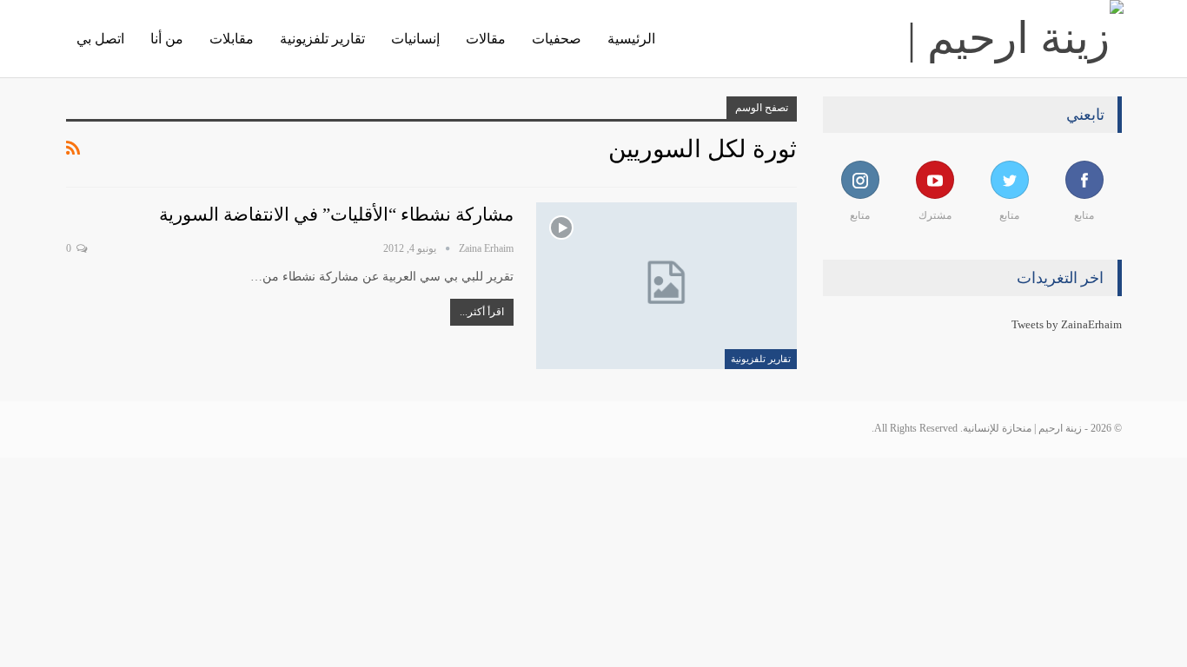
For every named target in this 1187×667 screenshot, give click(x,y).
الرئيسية (631, 38)
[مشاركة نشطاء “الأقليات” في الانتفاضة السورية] (666, 285)
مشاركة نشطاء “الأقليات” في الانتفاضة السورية (336, 214)
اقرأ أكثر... (482, 312)
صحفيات (556, 38)
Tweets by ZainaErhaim (1066, 324)
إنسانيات (415, 38)
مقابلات (231, 38)
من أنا (166, 38)
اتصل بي (100, 38)
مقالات (486, 38)
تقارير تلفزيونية (322, 38)
